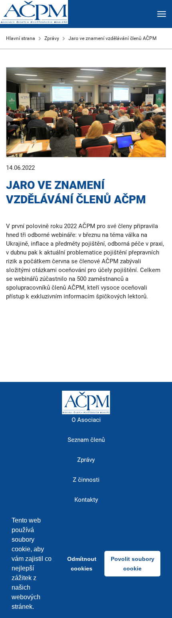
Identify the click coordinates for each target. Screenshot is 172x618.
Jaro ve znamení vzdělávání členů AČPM (112, 38)
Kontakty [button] (86, 499)
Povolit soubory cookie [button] (132, 564)
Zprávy (51, 38)
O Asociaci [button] (86, 419)
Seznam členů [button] (86, 439)
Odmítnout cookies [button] (81, 564)
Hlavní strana (20, 38)
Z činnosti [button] (86, 479)
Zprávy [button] (86, 459)
